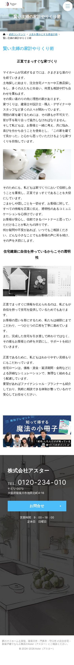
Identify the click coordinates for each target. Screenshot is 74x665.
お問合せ (37, 506)
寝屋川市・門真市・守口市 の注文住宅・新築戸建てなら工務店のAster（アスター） (36, 642)
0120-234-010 (42, 482)
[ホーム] (4, 34)
